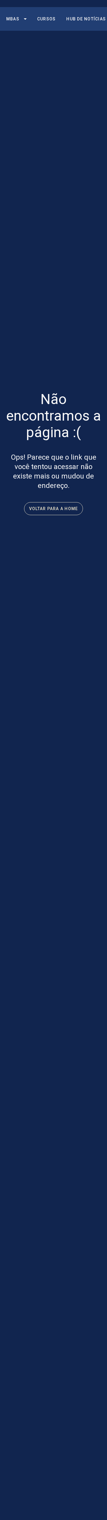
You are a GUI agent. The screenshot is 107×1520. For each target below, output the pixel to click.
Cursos (46, 19)
